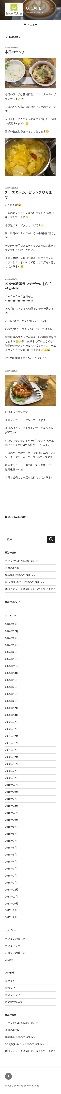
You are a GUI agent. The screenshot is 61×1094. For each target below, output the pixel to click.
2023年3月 (11, 694)
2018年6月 (11, 847)
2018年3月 (11, 868)
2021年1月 (11, 749)
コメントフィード (15, 994)
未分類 (9, 959)
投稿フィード (12, 987)
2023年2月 (11, 701)
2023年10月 (11, 673)
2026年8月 (11, 624)
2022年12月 (11, 708)
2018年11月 (11, 812)
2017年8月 (11, 917)
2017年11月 (11, 896)
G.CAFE (34, 8)
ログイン (10, 980)
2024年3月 (11, 645)
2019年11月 (11, 784)
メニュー (32, 24)
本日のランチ (15, 52)
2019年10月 (11, 791)
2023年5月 (11, 680)
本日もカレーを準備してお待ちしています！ (30, 588)
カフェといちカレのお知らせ (21, 560)
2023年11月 (11, 666)
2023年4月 (11, 687)
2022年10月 (11, 715)
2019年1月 (11, 798)
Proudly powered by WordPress (22, 1085)
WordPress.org (13, 1001)
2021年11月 (11, 742)
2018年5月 (11, 854)
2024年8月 (11, 638)
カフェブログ (12, 945)
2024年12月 (11, 631)
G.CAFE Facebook (15, 517)
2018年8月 (11, 833)
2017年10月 (11, 903)
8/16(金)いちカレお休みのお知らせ (25, 581)
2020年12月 (11, 756)
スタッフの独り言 (15, 952)
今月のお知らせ (14, 567)
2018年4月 (11, 861)
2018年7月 (11, 840)
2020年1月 (11, 777)
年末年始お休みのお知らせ (20, 574)
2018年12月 (11, 805)
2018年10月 (11, 819)
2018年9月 (11, 826)
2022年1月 (11, 728)
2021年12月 (11, 735)
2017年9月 (11, 910)
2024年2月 (11, 652)
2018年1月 (11, 882)
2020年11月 (11, 763)
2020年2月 (11, 770)
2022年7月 (11, 721)
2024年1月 (11, 659)
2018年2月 (11, 875)
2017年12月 (11, 889)
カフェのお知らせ (15, 938)
